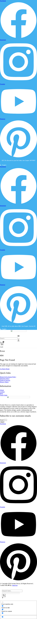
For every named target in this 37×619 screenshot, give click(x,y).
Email (2, 420)
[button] (18, 162)
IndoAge (15, 585)
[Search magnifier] (4, 595)
